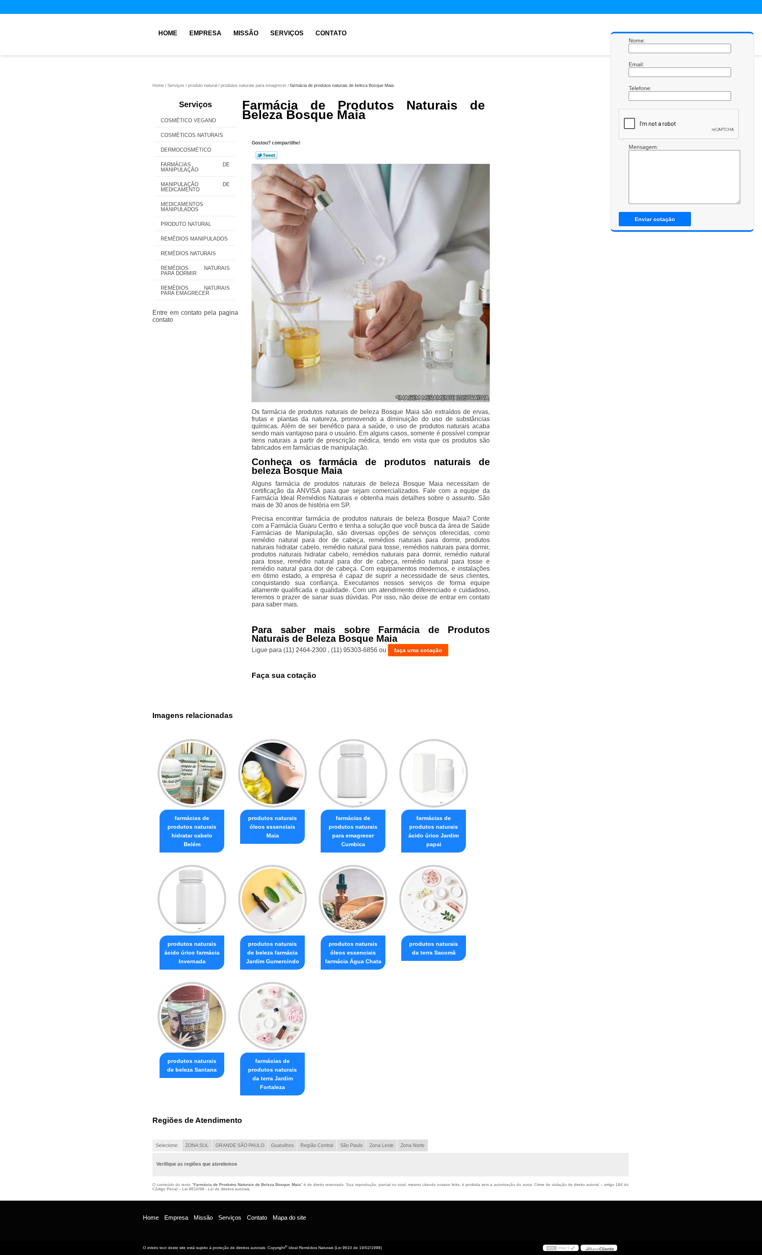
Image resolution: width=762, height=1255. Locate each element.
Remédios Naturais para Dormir (195, 270)
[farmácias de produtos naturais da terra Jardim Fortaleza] (272, 1016)
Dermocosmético (186, 150)
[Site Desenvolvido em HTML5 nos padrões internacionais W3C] (561, 1248)
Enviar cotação (655, 219)
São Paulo (351, 1145)
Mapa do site (289, 1217)
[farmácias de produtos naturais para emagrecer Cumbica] (353, 773)
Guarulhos (282, 1145)
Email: (637, 64)
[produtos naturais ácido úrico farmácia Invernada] (192, 899)
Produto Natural (186, 224)
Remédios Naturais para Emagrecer (195, 290)
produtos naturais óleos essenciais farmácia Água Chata (353, 952)
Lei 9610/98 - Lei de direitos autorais (216, 1189)
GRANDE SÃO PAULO (240, 1145)
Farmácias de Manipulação (195, 167)
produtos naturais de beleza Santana (192, 1065)
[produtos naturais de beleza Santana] (192, 1016)
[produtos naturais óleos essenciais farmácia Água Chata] (353, 899)
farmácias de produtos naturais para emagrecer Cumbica (353, 831)
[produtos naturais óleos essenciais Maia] (272, 773)
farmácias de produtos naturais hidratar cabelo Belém (191, 831)
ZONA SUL (197, 1145)
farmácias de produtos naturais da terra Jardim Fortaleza (272, 1074)
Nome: (637, 40)
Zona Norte (412, 1145)
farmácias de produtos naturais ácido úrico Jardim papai (433, 831)
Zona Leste (381, 1145)
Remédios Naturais (188, 253)
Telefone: (637, 88)
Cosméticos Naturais (192, 135)
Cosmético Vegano (188, 120)
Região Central (316, 1145)
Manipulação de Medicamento (195, 186)
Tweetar (266, 155)
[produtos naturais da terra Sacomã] (433, 899)
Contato (331, 33)
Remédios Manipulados (194, 239)
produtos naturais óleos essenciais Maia (272, 827)
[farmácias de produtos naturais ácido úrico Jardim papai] (433, 773)
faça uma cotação (418, 650)
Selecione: (167, 1145)
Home (167, 33)
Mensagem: (637, 147)
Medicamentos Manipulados (182, 206)
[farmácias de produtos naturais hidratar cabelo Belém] (192, 773)
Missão (245, 33)
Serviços (287, 33)
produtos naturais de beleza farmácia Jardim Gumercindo (272, 952)
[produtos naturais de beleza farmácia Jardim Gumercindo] (272, 899)
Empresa (205, 33)
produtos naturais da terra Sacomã (433, 948)
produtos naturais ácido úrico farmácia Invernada (191, 952)
